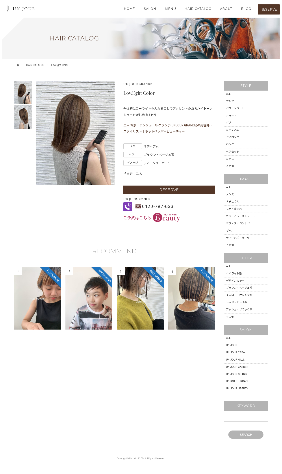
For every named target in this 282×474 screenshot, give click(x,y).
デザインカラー (235, 280)
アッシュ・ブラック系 (239, 309)
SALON (150, 9)
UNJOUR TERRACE (237, 381)
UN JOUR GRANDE (237, 374)
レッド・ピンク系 (236, 302)
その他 (230, 166)
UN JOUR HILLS (235, 359)
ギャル (230, 230)
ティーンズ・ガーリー (239, 237)
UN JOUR (231, 345)
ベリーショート (235, 108)
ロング (230, 144)
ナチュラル (232, 201)
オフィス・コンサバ (238, 223)
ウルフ (230, 101)
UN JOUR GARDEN (237, 366)
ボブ (228, 122)
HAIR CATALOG (198, 9)
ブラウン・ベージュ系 (239, 287)
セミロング (232, 137)
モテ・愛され (234, 208)
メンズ (230, 194)
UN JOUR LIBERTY (237, 388)
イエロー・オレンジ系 (239, 295)
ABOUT (226, 9)
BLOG (246, 9)
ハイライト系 (234, 273)
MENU (170, 9)
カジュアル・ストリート (240, 216)
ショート (231, 115)
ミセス (230, 158)
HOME (129, 9)
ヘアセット (232, 151)
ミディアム (232, 129)
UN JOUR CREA (235, 352)
